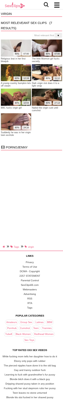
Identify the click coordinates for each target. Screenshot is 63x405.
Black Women (23, 334)
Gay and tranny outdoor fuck (30, 370)
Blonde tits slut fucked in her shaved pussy (29, 397)
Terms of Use (29, 266)
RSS (29, 298)
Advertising (30, 294)
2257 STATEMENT (29, 275)
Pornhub (12, 328)
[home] (4, 246)
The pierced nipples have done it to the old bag (30, 365)
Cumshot (25, 328)
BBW (49, 322)
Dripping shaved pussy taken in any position (29, 383)
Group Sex (26, 322)
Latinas (40, 322)
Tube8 (8, 334)
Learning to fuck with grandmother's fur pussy (30, 374)
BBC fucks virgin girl (11, 107)
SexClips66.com (30, 285)
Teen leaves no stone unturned (30, 392)
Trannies (47, 328)
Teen (36, 328)
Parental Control (30, 280)
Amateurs (11, 322)
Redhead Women (44, 334)
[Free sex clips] (15, 7)
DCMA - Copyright (30, 271)
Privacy (30, 262)
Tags (29, 307)
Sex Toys (29, 340)
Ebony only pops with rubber (30, 361)
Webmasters (30, 289)
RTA (29, 303)
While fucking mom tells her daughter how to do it (29, 356)
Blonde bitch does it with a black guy (30, 379)
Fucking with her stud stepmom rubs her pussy (30, 388)
